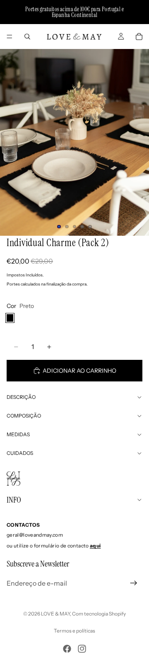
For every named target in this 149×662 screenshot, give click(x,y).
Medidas (18, 434)
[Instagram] (82, 649)
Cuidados (20, 453)
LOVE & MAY (55, 614)
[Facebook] (67, 649)
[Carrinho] (139, 36)
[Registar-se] (133, 583)
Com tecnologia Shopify (99, 614)
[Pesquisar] (27, 36)
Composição (24, 416)
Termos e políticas (74, 631)
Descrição (21, 397)
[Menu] (9, 36)
